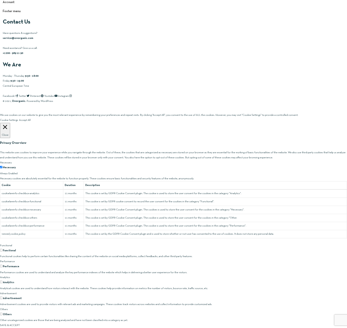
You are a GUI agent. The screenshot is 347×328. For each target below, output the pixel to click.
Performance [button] (7, 261)
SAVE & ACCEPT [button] (10, 325)
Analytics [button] (5, 277)
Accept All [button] (25, 120)
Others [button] (4, 309)
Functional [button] (6, 245)
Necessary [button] (6, 162)
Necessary (9, 167)
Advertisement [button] (8, 293)
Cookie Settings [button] (9, 120)
